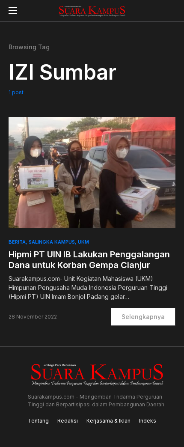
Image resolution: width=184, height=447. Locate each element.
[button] (13, 10)
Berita (17, 242)
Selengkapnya (143, 316)
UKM (83, 242)
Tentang (38, 420)
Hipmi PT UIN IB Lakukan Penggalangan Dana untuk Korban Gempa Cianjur (89, 259)
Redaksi (67, 420)
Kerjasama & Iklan (108, 420)
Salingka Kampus (52, 242)
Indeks (147, 420)
